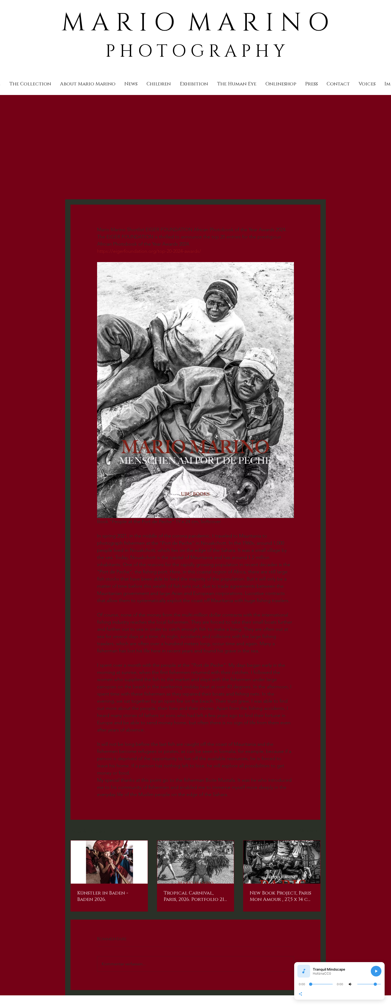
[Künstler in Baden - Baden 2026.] (109, 862)
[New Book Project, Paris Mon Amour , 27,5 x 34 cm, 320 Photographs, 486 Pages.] (281, 862)
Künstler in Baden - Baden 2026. (102, 896)
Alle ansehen (310, 830)
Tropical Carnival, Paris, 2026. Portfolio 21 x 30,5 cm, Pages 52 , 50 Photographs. (194, 896)
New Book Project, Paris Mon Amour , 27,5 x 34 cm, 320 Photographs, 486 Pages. (281, 896)
